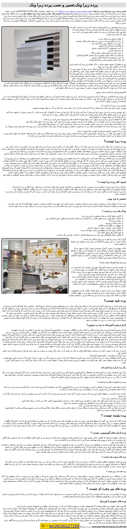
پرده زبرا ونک (64, 11)
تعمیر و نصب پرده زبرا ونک (81, 11)
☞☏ (60, 526)
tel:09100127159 (64, 526)
